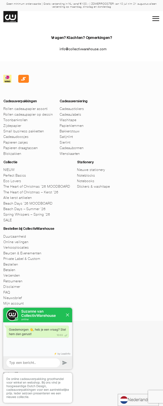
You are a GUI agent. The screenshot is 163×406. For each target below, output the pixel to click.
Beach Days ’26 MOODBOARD (28, 203)
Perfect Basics (14, 175)
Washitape (68, 120)
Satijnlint (66, 137)
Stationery (85, 162)
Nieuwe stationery (91, 170)
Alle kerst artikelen (17, 198)
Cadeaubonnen (72, 148)
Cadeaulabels (71, 114)
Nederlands (139, 399)
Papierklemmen (72, 126)
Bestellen (10, 264)
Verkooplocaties (16, 247)
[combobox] (138, 400)
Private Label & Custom (21, 259)
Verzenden (11, 275)
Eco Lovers (12, 181)
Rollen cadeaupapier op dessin (28, 114)
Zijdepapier (12, 126)
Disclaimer (11, 287)
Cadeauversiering (73, 101)
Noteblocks (86, 175)
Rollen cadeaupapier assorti (25, 109)
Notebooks (86, 181)
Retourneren (12, 281)
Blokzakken (12, 154)
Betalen (9, 270)
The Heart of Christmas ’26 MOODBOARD (36, 186)
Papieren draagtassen (20, 148)
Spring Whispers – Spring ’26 (26, 214)
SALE (7, 220)
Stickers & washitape (93, 186)
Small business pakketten (23, 131)
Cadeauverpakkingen (20, 101)
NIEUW (9, 170)
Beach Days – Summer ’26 (24, 209)
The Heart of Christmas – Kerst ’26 (30, 192)
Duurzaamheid (14, 236)
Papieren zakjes (15, 142)
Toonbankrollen (15, 120)
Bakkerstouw (70, 131)
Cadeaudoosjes (15, 137)
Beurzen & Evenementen (22, 253)
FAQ (6, 292)
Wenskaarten (70, 154)
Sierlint (65, 142)
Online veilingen (15, 242)
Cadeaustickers (72, 109)
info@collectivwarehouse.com (83, 49)
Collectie (10, 162)
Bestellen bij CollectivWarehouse (28, 229)
